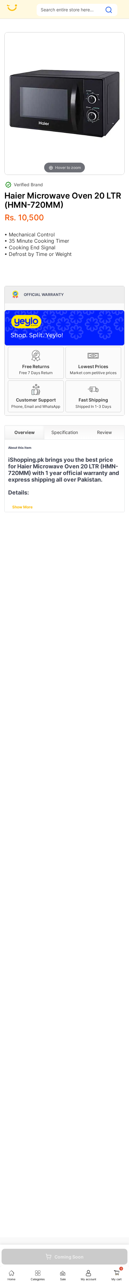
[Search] (108, 10)
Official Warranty (44, 294)
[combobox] (69, 9)
